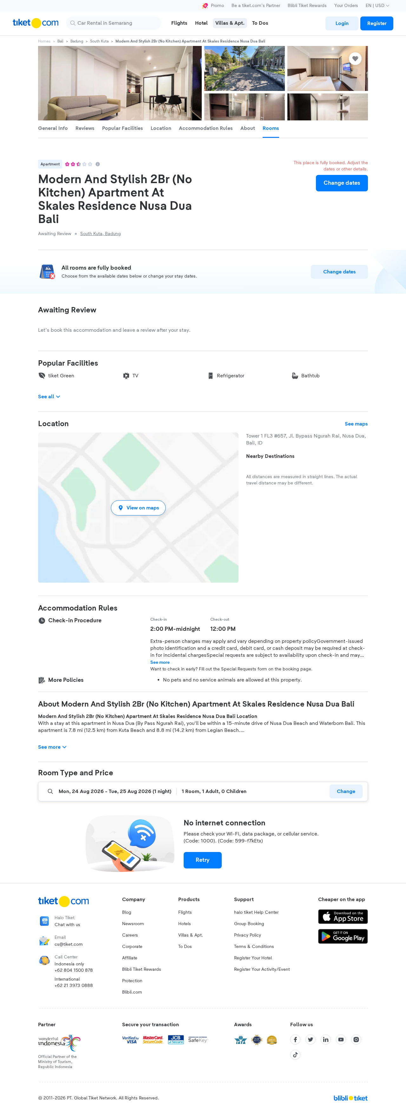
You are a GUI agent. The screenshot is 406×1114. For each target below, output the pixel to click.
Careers (130, 935)
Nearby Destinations (270, 456)
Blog (126, 912)
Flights (185, 912)
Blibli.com (132, 992)
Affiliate (129, 958)
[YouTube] (341, 1039)
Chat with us (67, 925)
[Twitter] (310, 1039)
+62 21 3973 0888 (74, 986)
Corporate (132, 947)
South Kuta (99, 41)
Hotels (184, 924)
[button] (138, 507)
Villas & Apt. (190, 935)
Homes (44, 41)
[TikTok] (295, 1055)
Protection (132, 981)
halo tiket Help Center (256, 912)
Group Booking (249, 924)
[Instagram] (356, 1039)
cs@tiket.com (69, 944)
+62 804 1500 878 (74, 970)
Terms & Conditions (254, 947)
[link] (341, 23)
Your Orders (346, 6)
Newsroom (133, 924)
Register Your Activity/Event (262, 969)
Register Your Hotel (253, 958)
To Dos (185, 947)
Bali (60, 41)
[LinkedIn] (326, 1039)
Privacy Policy (247, 935)
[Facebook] (295, 1039)
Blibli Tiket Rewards (307, 6)
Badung (76, 41)
